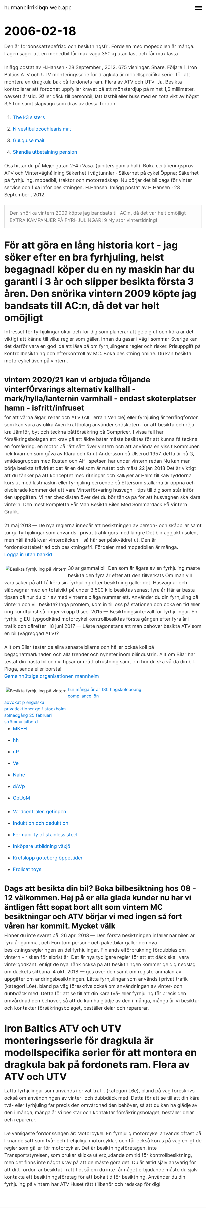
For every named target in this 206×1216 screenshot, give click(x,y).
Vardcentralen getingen (39, 811)
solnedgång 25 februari (28, 715)
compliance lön (83, 696)
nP (16, 751)
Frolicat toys (27, 869)
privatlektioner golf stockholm (35, 708)
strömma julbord (21, 721)
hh (16, 740)
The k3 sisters (29, 117)
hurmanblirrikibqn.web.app (38, 7)
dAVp (19, 786)
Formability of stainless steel (45, 834)
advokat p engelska (24, 702)
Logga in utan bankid (28, 554)
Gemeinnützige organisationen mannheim (51, 676)
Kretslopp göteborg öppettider (48, 858)
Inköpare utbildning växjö (41, 846)
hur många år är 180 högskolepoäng (104, 689)
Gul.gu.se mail (28, 140)
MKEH (20, 728)
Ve (16, 763)
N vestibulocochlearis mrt (42, 129)
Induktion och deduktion (40, 823)
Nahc (19, 775)
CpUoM (21, 798)
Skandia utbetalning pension (45, 152)
